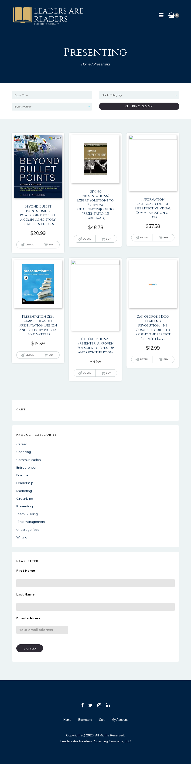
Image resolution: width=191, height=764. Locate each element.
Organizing (24, 498)
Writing (21, 537)
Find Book (141, 106)
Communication (28, 460)
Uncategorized (27, 529)
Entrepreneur (26, 467)
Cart (102, 719)
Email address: (28, 618)
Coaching (23, 452)
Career (21, 444)
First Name (25, 570)
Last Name (25, 594)
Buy (51, 244)
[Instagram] (99, 705)
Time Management (30, 522)
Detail (30, 244)
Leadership (24, 483)
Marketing (24, 491)
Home (86, 64)
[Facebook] (82, 705)
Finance (22, 475)
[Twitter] (90, 705)
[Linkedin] (108, 705)
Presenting (24, 506)
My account (120, 719)
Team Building (27, 514)
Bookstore (85, 719)
